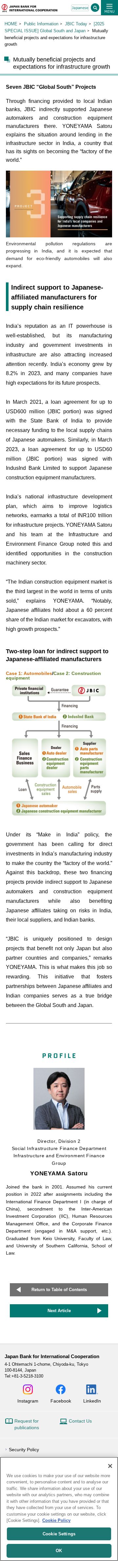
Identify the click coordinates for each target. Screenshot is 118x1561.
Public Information (41, 23)
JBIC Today (76, 23)
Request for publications (26, 1424)
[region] (59, 1509)
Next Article (59, 1310)
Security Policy (24, 1449)
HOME (11, 23)
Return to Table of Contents (59, 1289)
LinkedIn (92, 1400)
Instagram (27, 1400)
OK (59, 1550)
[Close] (110, 1466)
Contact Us (80, 1421)
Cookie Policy (56, 1520)
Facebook (60, 1400)
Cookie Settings (59, 1533)
